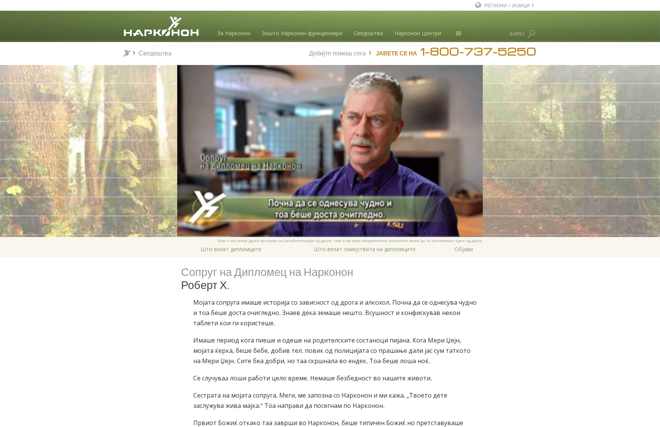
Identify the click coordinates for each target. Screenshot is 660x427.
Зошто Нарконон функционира (302, 33)
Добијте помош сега (337, 52)
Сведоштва (368, 33)
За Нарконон (234, 33)
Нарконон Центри (418, 33)
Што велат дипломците (231, 249)
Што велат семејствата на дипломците (365, 249)
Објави (464, 249)
